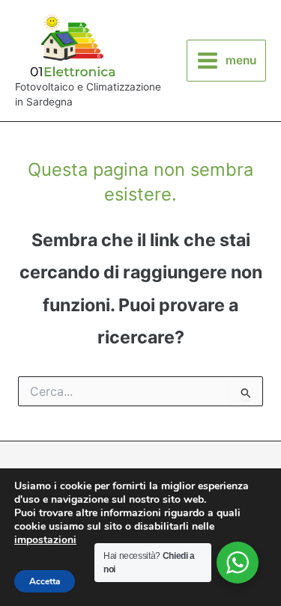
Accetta (44, 581)
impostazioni (45, 540)
